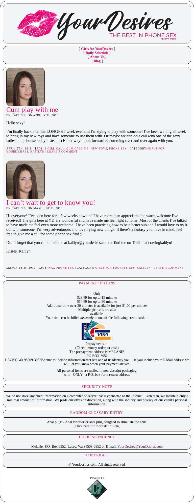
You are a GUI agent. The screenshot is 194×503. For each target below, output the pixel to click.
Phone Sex (118, 148)
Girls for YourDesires (97, 49)
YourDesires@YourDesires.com (140, 446)
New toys (99, 148)
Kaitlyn (37, 151)
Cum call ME (77, 148)
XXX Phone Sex (61, 267)
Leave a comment (62, 151)
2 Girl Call (54, 148)
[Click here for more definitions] (97, 426)
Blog (97, 61)
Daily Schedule (97, 53)
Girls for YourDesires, (116, 267)
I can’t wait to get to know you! (50, 202)
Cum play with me (32, 109)
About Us (97, 57)
